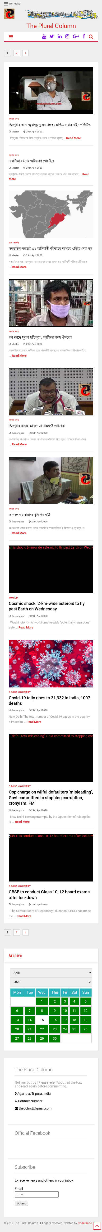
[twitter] (52, 36)
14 (30, 1020)
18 (74, 1020)
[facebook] (84, 36)
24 (65, 1029)
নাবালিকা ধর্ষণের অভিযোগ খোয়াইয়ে (32, 160)
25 (74, 1029)
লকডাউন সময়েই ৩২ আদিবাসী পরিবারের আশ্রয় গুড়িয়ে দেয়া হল (50, 248)
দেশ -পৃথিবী (14, 242)
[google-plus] (76, 36)
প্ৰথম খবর (14, 119)
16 (55, 1020)
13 (17, 1020)
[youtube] (44, 36)
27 (17, 1038)
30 (55, 1038)
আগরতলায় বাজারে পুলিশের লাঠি (29, 514)
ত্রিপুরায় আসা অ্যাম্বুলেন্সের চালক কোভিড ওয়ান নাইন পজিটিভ (50, 124)
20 (17, 1029)
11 (74, 1011)
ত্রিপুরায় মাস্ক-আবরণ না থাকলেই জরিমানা (37, 425)
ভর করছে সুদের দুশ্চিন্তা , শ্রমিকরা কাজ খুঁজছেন (40, 337)
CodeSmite (85, 1223)
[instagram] (67, 36)
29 (42, 1038)
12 (86, 1011)
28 (30, 1038)
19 (86, 1020)
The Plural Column (51, 25)
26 (86, 1029)
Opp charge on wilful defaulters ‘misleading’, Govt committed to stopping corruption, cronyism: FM (51, 797)
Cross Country (20, 692)
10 (65, 1011)
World (13, 597)
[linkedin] (60, 36)
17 (65, 1020)
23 (55, 1029)
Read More (73, 138)
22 (42, 1029)
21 (30, 1029)
